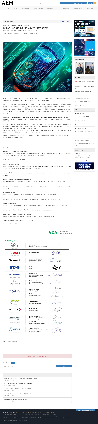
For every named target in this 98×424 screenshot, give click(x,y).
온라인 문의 (31, 412)
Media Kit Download (7, 412)
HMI (58, 8)
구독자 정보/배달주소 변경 (48, 412)
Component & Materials (77, 8)
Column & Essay (90, 8)
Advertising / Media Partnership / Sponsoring (85, 410)
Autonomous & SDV (26, 8)
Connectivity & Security (38, 8)
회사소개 (15, 412)
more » (93, 124)
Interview (15, 8)
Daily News (7, 8)
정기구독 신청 (38, 412)
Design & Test (66, 8)
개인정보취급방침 (22, 412)
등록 (64, 366)
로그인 (13, 362)
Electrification (50, 8)
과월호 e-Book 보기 (79, 59)
